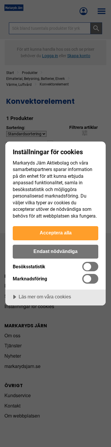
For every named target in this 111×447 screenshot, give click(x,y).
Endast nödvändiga (55, 251)
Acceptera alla (56, 232)
